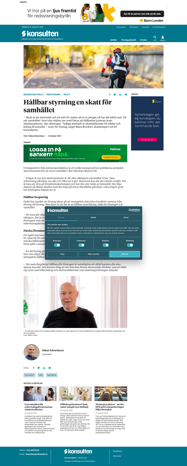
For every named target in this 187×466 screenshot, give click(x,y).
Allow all (124, 254)
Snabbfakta (117, 451)
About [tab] (126, 217)
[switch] (81, 245)
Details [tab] (93, 217)
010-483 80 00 (33, 450)
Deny (62, 254)
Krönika (143, 40)
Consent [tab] (61, 217)
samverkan (51, 375)
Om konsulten (121, 27)
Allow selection (93, 254)
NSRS (41, 375)
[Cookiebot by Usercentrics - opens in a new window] (130, 210)
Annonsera (145, 27)
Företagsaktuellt (128, 40)
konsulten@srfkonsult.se (37, 454)
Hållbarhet (29, 375)
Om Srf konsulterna (159, 27)
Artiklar (113, 40)
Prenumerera (133, 27)
